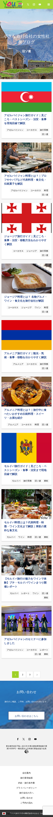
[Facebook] (17, 739)
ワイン (38, 307)
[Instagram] (33, 4)
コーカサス (31, 130)
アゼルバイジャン (15, 130)
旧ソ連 (45, 134)
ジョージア (31, 251)
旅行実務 (44, 130)
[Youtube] (39, 4)
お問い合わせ (26, 798)
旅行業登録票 (26, 778)
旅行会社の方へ (26, 793)
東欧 (46, 481)
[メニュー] (48, 4)
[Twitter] (27, 4)
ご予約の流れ (26, 803)
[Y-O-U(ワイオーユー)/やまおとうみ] (14, 4)
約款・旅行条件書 (26, 783)
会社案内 (26, 773)
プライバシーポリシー (26, 788)
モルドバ (16, 481)
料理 (46, 190)
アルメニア (18, 364)
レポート (25, 593)
